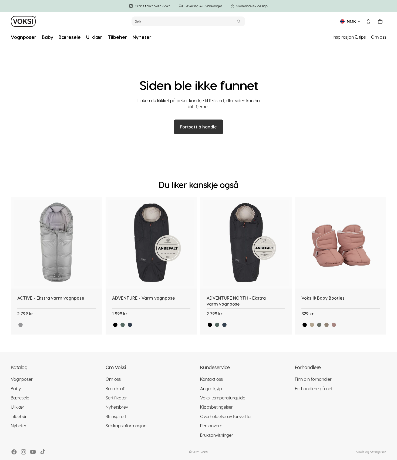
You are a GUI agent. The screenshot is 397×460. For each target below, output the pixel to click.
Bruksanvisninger (216, 435)
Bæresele (20, 397)
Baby (16, 388)
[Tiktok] (42, 452)
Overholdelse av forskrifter (226, 416)
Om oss (378, 36)
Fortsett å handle (198, 126)
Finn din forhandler (313, 379)
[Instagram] (23, 452)
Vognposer (22, 379)
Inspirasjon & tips (349, 36)
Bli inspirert (116, 416)
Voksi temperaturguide (222, 397)
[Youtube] (33, 452)
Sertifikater (116, 397)
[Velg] (94, 280)
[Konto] (368, 21)
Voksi (204, 452)
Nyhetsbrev (117, 407)
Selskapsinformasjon (126, 425)
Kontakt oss (211, 379)
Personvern (211, 425)
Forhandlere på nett (314, 388)
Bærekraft (116, 388)
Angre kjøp (211, 388)
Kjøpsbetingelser (216, 407)
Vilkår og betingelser (371, 452)
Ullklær (17, 407)
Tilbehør (19, 416)
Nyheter (18, 425)
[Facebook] (14, 452)
